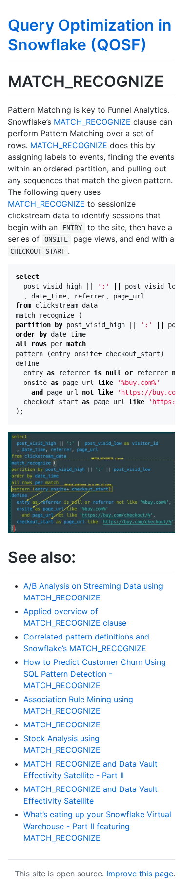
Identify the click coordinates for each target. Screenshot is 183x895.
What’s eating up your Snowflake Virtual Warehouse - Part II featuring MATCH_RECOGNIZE (97, 826)
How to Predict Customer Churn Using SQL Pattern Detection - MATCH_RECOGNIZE (94, 673)
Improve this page (139, 873)
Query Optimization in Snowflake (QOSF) (90, 35)
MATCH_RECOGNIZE (92, 122)
